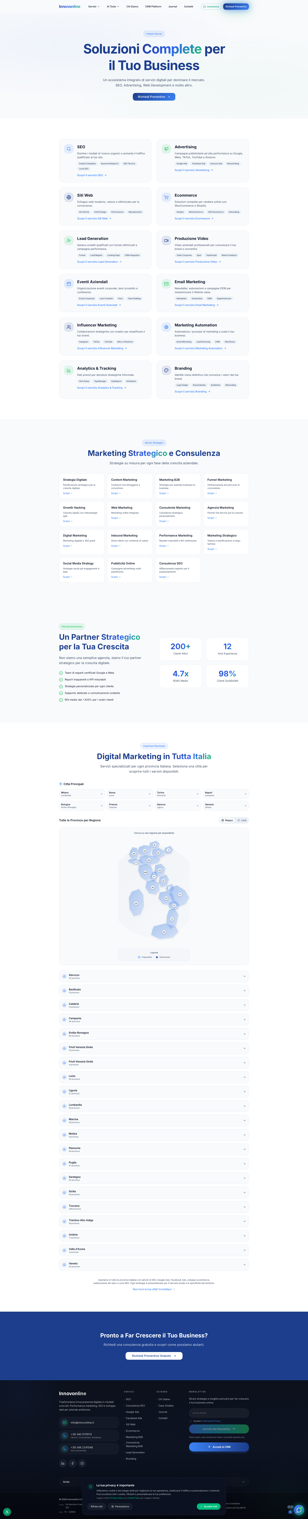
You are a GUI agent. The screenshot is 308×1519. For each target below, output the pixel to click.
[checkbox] (190, 1421)
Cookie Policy (134, 1498)
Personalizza (122, 1506)
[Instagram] (82, 1463)
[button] (134, 853)
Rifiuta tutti (97, 1506)
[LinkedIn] (63, 1463)
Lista (243, 820)
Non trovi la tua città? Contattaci (152, 1289)
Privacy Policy (116, 1498)
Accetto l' (207, 1421)
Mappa (229, 820)
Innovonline (69, 6)
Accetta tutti (210, 1506)
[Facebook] (72, 1463)
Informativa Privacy (212, 1421)
